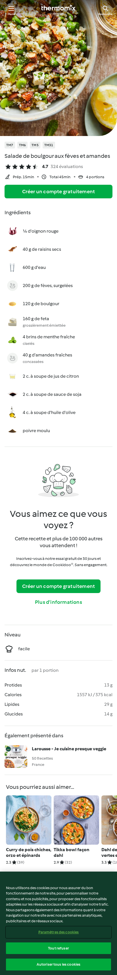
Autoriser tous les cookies (58, 964)
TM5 (35, 145)
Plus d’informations (58, 602)
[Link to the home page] (58, 10)
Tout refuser (58, 948)
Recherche (105, 14)
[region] (58, 923)
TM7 (9, 145)
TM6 (22, 145)
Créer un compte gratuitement (58, 191)
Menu (11, 14)
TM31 (48, 145)
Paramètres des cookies (58, 932)
